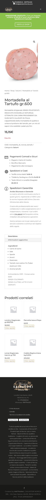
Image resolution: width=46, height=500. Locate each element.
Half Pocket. (19, 491)
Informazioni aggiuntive (18, 240)
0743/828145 (24, 400)
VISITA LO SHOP (23, 24)
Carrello (12, 411)
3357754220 (27, 402)
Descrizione (13, 236)
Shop (12, 91)
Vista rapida (9, 328)
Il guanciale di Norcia (15, 443)
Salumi (18, 91)
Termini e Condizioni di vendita (19, 415)
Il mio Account (14, 408)
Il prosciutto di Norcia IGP (28, 429)
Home (7, 91)
